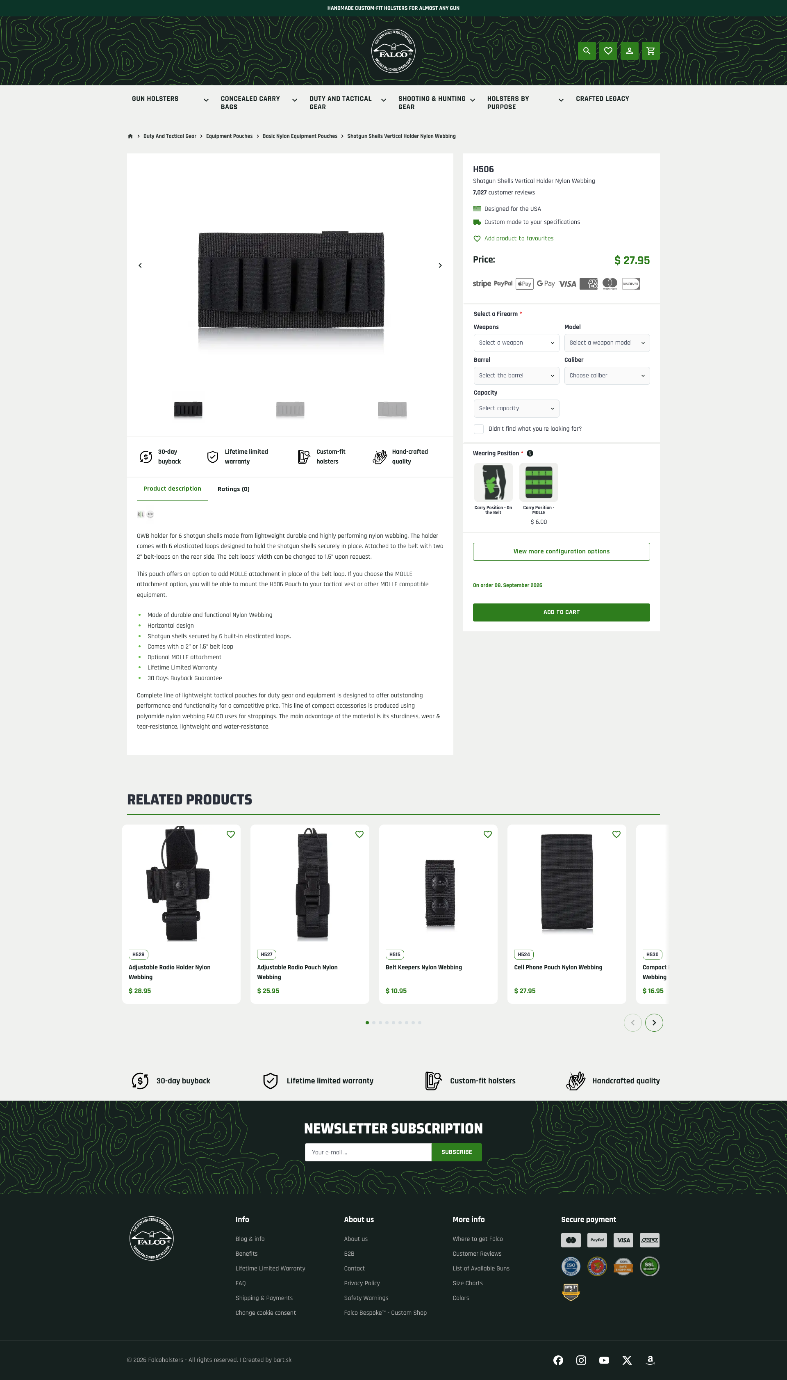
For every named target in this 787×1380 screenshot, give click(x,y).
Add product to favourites (519, 238)
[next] (440, 265)
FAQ (241, 1283)
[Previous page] (633, 1023)
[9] (419, 1022)
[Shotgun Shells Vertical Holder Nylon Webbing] (188, 407)
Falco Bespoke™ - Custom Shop (385, 1313)
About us (356, 1239)
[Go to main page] (130, 136)
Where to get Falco (478, 1239)
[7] (406, 1022)
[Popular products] (608, 51)
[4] (387, 1022)
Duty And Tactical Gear (340, 103)
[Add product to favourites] (231, 834)
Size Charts (468, 1283)
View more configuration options (562, 551)
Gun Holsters (155, 99)
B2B (349, 1254)
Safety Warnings (366, 1298)
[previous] (140, 265)
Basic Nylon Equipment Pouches (300, 136)
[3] (380, 1022)
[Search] (587, 51)
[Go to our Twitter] (627, 1360)
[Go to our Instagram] (581, 1360)
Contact (354, 1268)
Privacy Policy (362, 1283)
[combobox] (517, 343)
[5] (393, 1022)
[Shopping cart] (651, 51)
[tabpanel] (290, 618)
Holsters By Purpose (508, 103)
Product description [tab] (172, 488)
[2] (373, 1022)
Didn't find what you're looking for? (535, 429)
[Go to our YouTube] (604, 1360)
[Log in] (630, 51)
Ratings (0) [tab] (234, 489)
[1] (367, 1022)
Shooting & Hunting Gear (432, 103)
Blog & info (250, 1239)
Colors (461, 1298)
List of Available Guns (481, 1268)
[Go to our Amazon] (650, 1360)
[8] (413, 1022)
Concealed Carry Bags (250, 103)
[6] (400, 1022)
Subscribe (456, 1152)
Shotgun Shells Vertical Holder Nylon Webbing (401, 136)
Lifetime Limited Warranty (270, 1268)
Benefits (247, 1254)
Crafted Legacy (602, 99)
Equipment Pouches (229, 136)
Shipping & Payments (264, 1298)
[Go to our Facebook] (558, 1360)
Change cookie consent (266, 1313)
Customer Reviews (477, 1254)
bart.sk (282, 1360)
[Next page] (654, 1023)
